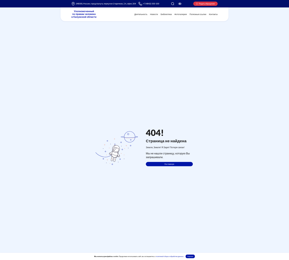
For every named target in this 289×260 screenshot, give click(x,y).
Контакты (213, 14)
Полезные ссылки (198, 14)
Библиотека (166, 14)
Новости (154, 14)
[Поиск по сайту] (172, 3)
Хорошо (190, 256)
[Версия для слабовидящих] (180, 3)
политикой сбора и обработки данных (169, 256)
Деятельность (140, 14)
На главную (169, 164)
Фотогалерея (180, 14)
